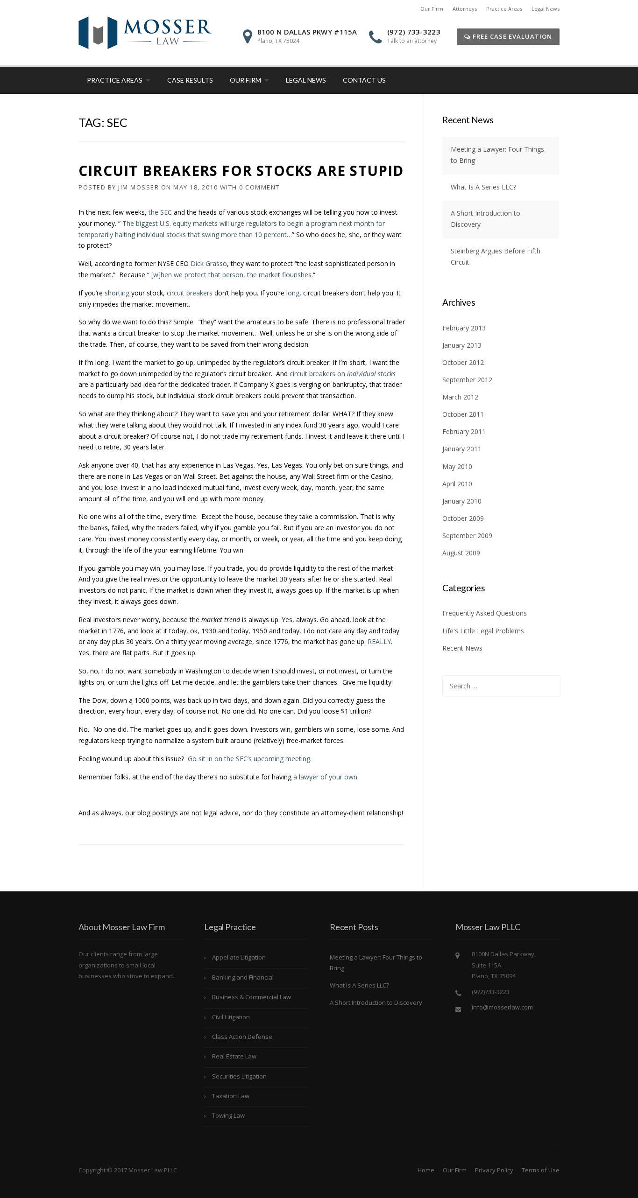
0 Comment (259, 187)
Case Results (190, 80)
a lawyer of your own (325, 776)
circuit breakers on (343, 373)
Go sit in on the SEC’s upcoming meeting (249, 758)
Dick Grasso (209, 263)
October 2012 (463, 362)
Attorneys (465, 8)
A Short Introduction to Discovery (376, 1002)
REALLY (379, 641)
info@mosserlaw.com (502, 1007)
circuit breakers (190, 292)
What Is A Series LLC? (483, 186)
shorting (117, 292)
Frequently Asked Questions (484, 613)
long (292, 292)
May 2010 (457, 466)
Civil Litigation (231, 1017)
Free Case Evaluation (511, 36)
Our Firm (431, 8)
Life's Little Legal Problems (483, 630)
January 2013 (462, 345)
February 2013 (464, 327)
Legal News (546, 8)
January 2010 (462, 501)
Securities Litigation (239, 1076)
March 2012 (460, 396)
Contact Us (364, 80)
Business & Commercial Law (251, 997)
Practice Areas (504, 8)
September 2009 (467, 535)
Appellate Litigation (239, 957)
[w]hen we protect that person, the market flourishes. (231, 274)
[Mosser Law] (145, 32)
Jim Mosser (138, 187)
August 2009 (461, 552)
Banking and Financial (243, 977)
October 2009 (463, 518)
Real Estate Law (234, 1056)
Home (426, 1170)
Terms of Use (541, 1170)
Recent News (462, 648)
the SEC (160, 212)
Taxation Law (230, 1096)
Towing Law (228, 1115)
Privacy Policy (494, 1170)
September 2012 (467, 379)
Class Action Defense (242, 1036)
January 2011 (462, 448)
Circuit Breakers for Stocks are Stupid (241, 170)
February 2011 (464, 431)
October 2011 (463, 414)
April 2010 (457, 483)
